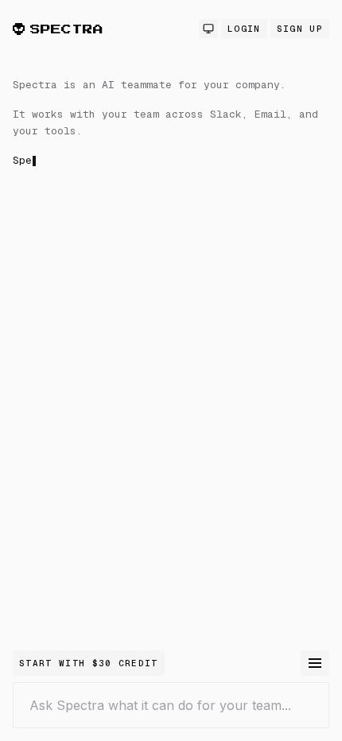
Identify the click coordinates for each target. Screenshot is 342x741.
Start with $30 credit (88, 663)
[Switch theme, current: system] (208, 28)
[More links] (315, 663)
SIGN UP (300, 28)
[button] (171, 249)
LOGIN (244, 28)
